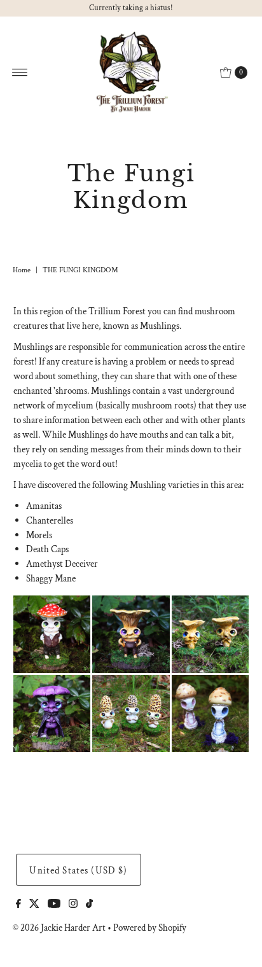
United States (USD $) (78, 870)
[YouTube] (54, 904)
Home (22, 270)
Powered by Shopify (149, 927)
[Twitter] (34, 904)
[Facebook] (18, 904)
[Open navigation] (20, 72)
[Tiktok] (89, 904)
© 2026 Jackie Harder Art (59, 927)
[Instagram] (73, 904)
